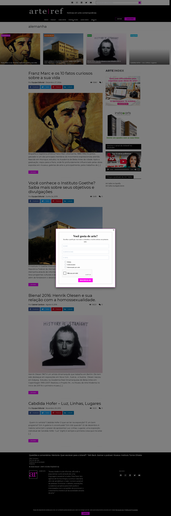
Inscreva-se (85, 280)
